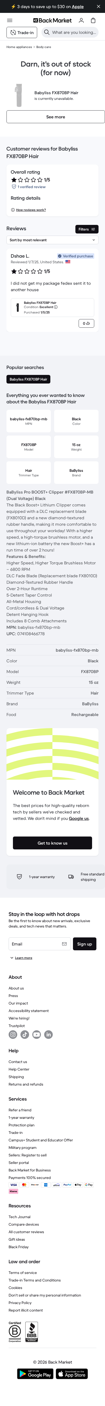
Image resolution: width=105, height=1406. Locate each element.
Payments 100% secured (30, 1177)
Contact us (18, 1061)
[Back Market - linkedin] (48, 1034)
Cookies (15, 1287)
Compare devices (24, 1224)
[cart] (93, 20)
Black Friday (19, 1246)
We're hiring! (19, 1018)
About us (16, 988)
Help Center (19, 1069)
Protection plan (21, 1125)
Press (13, 995)
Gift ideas (17, 1239)
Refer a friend (20, 1110)
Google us (79, 818)
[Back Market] (52, 20)
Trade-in (16, 1132)
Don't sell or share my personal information (45, 1295)
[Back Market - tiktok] (24, 1034)
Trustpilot (17, 1025)
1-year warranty (21, 1117)
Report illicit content (26, 1310)
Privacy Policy (20, 1302)
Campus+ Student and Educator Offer (41, 1140)
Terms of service (23, 1272)
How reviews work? (31, 210)
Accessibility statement (29, 1010)
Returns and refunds (26, 1084)
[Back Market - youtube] (36, 1034)
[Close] (98, 6)
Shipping (16, 1076)
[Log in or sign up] (81, 20)
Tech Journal (19, 1216)
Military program (23, 1147)
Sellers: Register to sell (28, 1155)
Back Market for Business (30, 1170)
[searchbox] (74, 32)
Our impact (18, 1003)
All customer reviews (26, 1231)
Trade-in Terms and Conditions (35, 1280)
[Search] (47, 32)
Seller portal (19, 1162)
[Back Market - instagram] (13, 1034)
